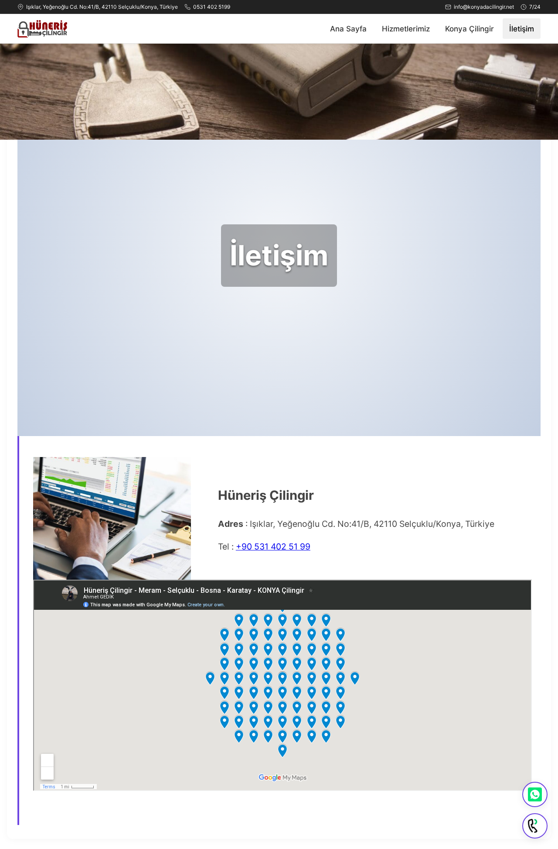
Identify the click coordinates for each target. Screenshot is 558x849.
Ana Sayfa (348, 28)
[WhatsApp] (535, 794)
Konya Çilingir (469, 28)
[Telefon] (535, 826)
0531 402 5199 (211, 6)
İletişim (521, 28)
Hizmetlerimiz (406, 28)
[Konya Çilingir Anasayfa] (42, 29)
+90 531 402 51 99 (273, 546)
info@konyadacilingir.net (484, 6)
